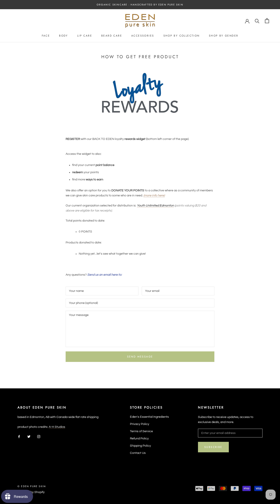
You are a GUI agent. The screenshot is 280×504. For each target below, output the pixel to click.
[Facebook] (19, 436)
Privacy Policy (139, 424)
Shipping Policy (140, 445)
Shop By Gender (223, 36)
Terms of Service (141, 431)
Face (46, 36)
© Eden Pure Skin (32, 486)
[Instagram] (38, 436)
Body (63, 36)
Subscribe (213, 447)
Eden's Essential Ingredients (149, 416)
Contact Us (138, 453)
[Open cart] (267, 20)
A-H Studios (57, 426)
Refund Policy (139, 438)
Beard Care (111, 36)
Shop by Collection (181, 36)
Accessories (142, 36)
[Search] (257, 20)
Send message (140, 357)
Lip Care (84, 36)
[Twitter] (28, 436)
